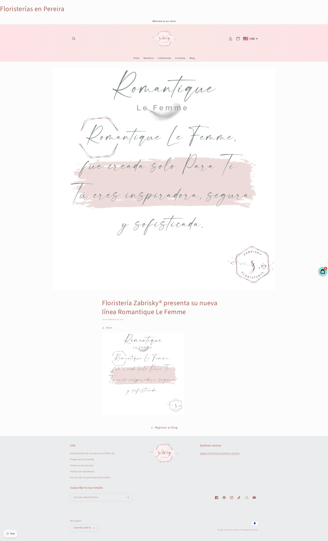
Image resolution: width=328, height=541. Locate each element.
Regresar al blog (166, 427)
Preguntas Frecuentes (82, 459)
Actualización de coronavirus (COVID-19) (92, 453)
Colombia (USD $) (82, 527)
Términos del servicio (82, 465)
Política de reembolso (82, 471)
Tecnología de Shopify (249, 530)
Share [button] (109, 327)
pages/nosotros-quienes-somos (220, 453)
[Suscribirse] (127, 497)
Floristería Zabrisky (232, 530)
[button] (74, 38)
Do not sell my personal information (90, 477)
